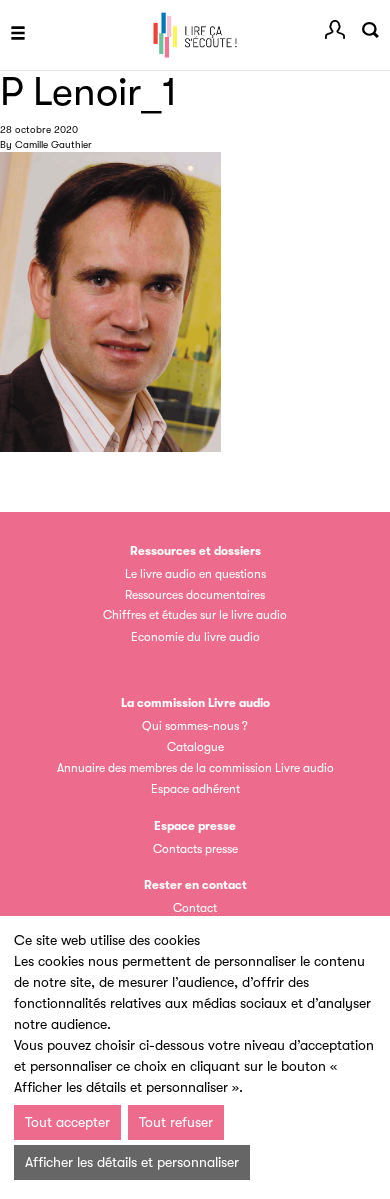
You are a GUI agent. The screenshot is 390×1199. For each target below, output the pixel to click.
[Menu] (18, 35)
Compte (335, 30)
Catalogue (195, 747)
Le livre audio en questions (195, 574)
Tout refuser (176, 1122)
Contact (195, 908)
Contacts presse (195, 849)
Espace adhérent (195, 789)
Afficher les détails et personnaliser (132, 1162)
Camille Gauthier (53, 144)
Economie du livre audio (195, 637)
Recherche (370, 30)
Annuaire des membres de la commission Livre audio (195, 768)
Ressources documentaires (195, 594)
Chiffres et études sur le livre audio (195, 615)
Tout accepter (67, 1122)
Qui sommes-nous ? (195, 726)
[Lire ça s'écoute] (195, 34)
